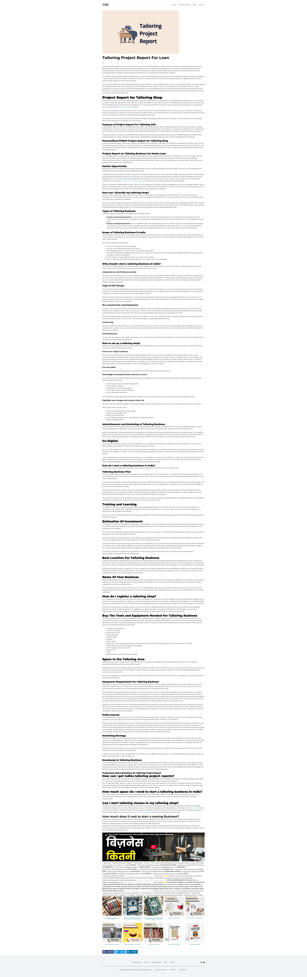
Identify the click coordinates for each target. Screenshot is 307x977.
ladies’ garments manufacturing (141, 812)
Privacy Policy (183, 969)
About (174, 5)
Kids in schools (194, 808)
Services (146, 962)
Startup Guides (137, 962)
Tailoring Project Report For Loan (135, 57)
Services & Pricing (184, 5)
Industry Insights (156, 962)
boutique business (125, 107)
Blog (194, 5)
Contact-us (173, 969)
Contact (201, 5)
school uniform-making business (132, 181)
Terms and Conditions (161, 969)
